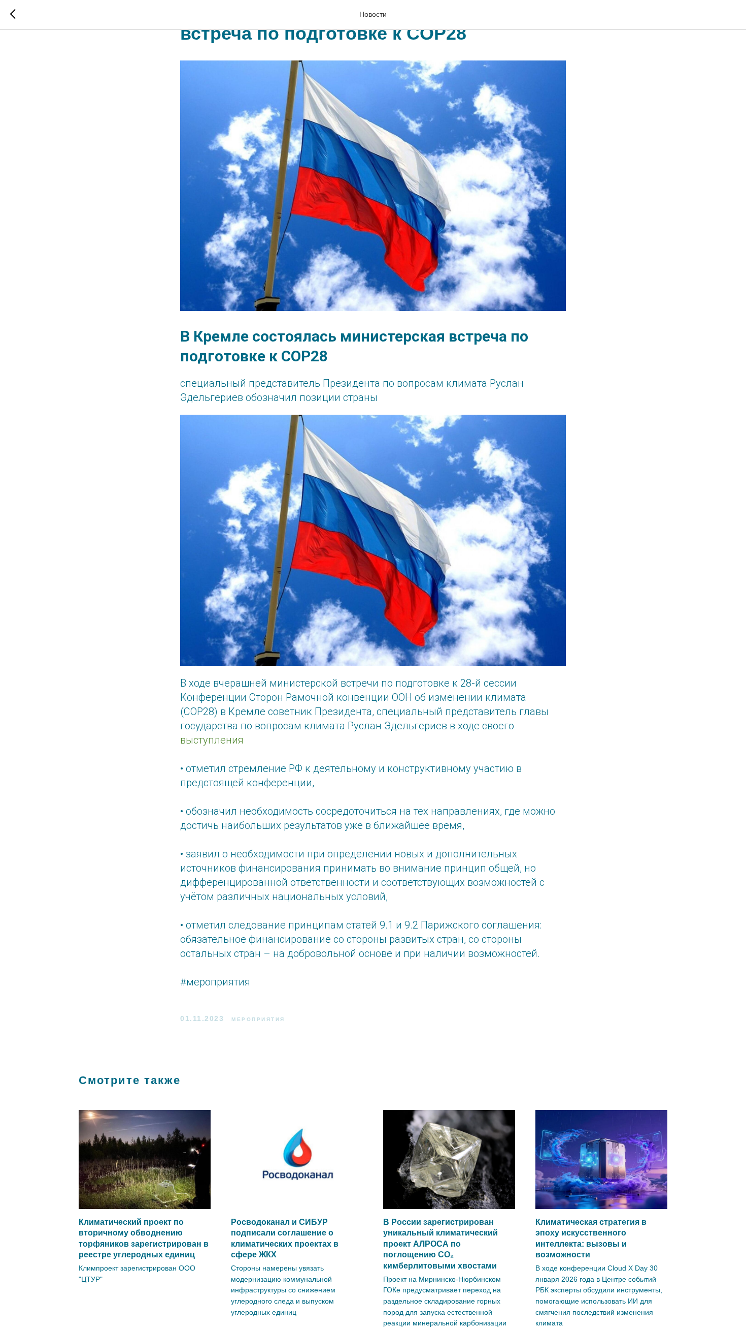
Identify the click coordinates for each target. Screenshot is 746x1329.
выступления (212, 740)
